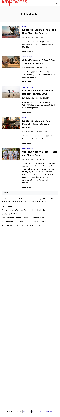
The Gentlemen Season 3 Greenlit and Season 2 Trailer (24, 218)
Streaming (26, 57)
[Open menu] (56, 3)
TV (32, 57)
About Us (27, 411)
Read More (27, 51)
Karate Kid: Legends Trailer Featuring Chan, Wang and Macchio (36, 124)
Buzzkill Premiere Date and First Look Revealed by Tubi (24, 210)
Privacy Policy (48, 411)
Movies (24, 26)
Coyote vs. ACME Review (12, 214)
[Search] (56, 192)
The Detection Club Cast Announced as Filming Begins (24, 221)
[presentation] (11, 32)
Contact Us (36, 411)
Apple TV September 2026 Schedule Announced (21, 225)
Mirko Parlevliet (29, 37)
